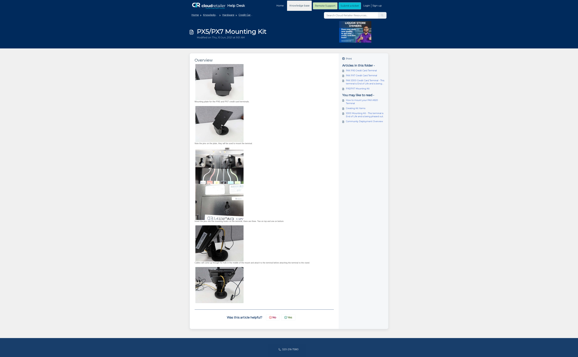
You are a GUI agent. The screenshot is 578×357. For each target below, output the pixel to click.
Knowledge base (299, 5)
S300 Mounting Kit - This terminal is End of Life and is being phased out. (365, 115)
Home (280, 5)
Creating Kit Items (355, 108)
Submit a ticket (350, 5)
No (274, 317)
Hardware (228, 15)
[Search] (382, 15)
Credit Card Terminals (252, 15)
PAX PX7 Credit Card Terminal (361, 75)
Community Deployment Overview (364, 121)
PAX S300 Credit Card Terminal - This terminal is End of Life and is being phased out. (365, 82)
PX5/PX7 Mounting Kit (358, 88)
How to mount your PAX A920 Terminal (362, 102)
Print (349, 58)
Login (366, 5)
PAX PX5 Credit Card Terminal (361, 70)
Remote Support (325, 5)
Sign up (377, 5)
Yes (290, 317)
